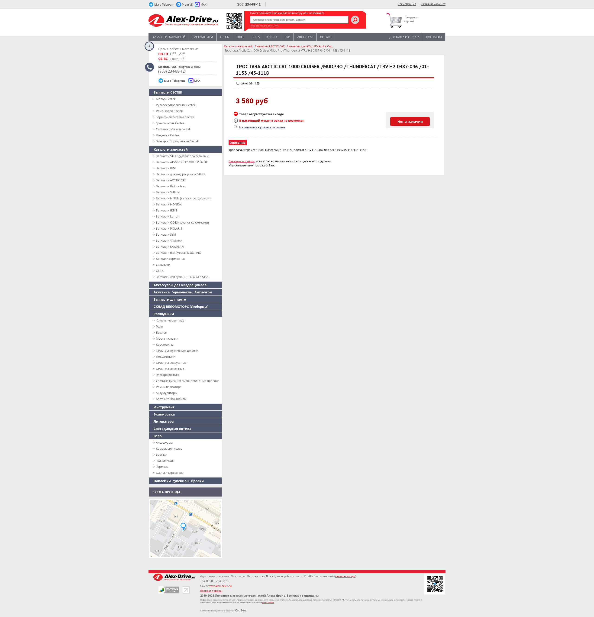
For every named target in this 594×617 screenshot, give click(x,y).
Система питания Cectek (173, 129)
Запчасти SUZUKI (168, 192)
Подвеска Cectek (167, 135)
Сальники (163, 265)
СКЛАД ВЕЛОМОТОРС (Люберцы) (181, 306)
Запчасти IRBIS (166, 210)
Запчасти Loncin (167, 216)
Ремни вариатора (168, 387)
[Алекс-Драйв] (183, 21)
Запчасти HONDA (168, 204)
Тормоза (162, 466)
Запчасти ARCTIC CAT (171, 180)
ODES (160, 271)
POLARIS (326, 37)
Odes (240, 37)
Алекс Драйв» (268, 602)
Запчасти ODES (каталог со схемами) (182, 222)
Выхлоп (161, 332)
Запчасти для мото (170, 299)
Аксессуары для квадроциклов (180, 285)
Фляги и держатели (170, 473)
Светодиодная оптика (172, 428)
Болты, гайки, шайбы (171, 399)
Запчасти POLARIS (169, 228)
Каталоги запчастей (168, 37)
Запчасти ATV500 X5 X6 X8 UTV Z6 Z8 (181, 162)
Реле (159, 326)
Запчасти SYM (166, 234)
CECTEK (272, 37)
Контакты (434, 37)
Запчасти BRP (166, 168)
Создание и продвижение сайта (216, 610)
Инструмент (164, 407)
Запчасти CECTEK (168, 92)
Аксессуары (164, 442)
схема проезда (345, 576)
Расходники (203, 37)
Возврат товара (211, 591)
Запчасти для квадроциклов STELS (180, 174)
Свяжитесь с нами (242, 161)
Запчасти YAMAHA (169, 240)
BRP (287, 37)
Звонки (161, 454)
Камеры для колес (169, 448)
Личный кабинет (433, 4)
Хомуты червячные (170, 320)
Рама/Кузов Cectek (169, 111)
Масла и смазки (167, 338)
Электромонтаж (167, 375)
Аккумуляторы (166, 393)
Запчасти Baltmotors (171, 186)
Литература (164, 421)
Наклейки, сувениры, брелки (179, 481)
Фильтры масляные (170, 369)
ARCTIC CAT (305, 37)
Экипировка (164, 414)
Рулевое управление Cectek (176, 105)
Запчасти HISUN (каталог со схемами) (183, 198)
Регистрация (407, 4)
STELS (256, 37)
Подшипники (165, 356)
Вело (158, 436)
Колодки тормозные (170, 259)
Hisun (224, 37)
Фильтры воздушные (171, 362)
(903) (249, 4)
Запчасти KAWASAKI (170, 246)
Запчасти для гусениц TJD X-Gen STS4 (182, 277)
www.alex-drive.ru (220, 586)
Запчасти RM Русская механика (178, 252)
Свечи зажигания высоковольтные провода (187, 381)
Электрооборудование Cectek (177, 141)
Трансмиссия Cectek (170, 123)
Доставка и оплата (404, 37)
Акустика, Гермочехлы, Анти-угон (183, 292)
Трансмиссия (165, 460)
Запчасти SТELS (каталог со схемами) (182, 156)
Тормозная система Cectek (175, 117)
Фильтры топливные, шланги (177, 350)
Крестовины (165, 344)
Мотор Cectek (166, 99)
